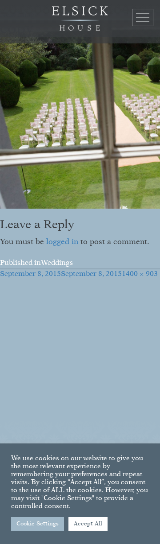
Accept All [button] (88, 524)
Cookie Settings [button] (37, 524)
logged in (62, 242)
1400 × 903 (140, 274)
